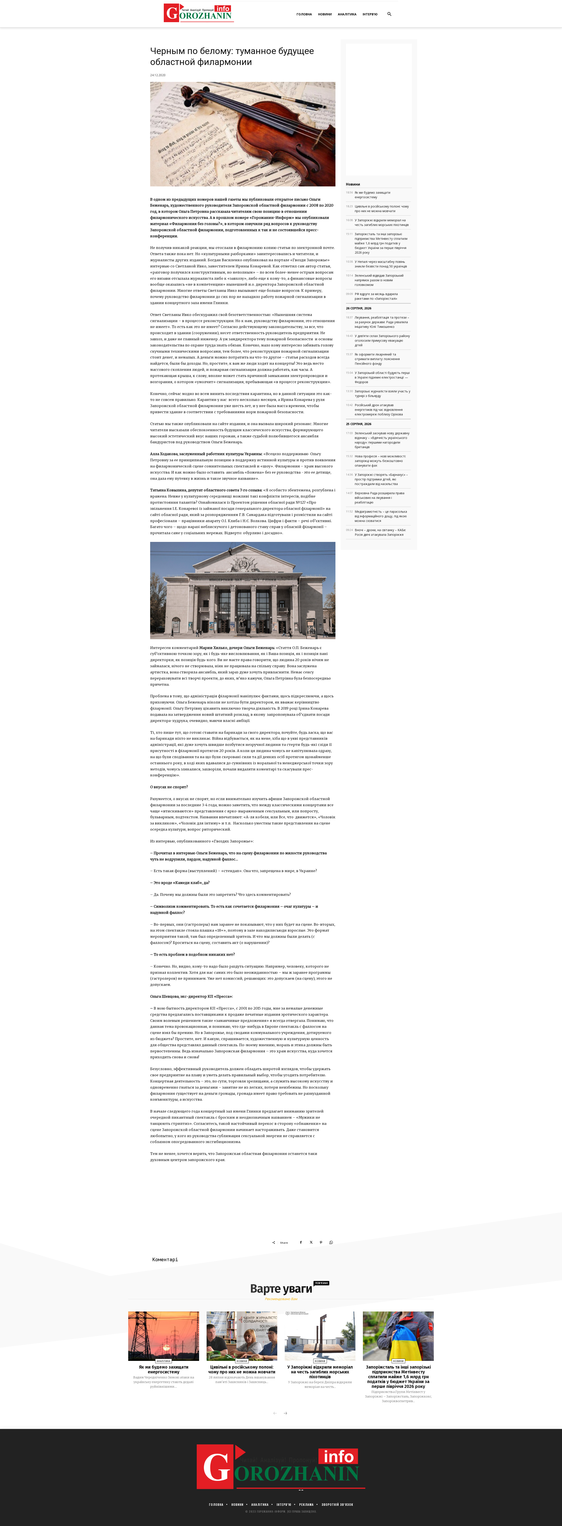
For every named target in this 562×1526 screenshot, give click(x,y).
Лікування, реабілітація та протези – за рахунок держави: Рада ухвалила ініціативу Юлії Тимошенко (382, 322)
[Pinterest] (321, 1242)
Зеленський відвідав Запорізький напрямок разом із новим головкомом (379, 280)
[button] (389, 14)
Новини (242, 1361)
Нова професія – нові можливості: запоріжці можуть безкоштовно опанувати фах (380, 460)
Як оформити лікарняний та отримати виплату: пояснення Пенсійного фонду (377, 359)
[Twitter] (310, 1242)
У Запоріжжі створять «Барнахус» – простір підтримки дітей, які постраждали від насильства (381, 479)
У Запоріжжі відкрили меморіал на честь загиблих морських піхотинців (320, 1371)
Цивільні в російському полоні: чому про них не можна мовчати (241, 1369)
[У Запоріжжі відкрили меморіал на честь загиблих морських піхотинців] (320, 1336)
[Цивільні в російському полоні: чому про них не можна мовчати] (242, 1336)
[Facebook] (300, 1242)
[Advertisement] (242, 1207)
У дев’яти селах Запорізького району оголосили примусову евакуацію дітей (382, 340)
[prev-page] (275, 1413)
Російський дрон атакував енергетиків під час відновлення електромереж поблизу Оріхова (379, 409)
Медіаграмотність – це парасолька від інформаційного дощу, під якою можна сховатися (381, 516)
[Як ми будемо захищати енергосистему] (163, 1336)
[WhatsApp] (331, 1242)
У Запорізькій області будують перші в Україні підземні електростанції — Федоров (382, 377)
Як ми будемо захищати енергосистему (163, 1369)
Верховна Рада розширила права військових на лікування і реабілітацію (379, 497)
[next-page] (285, 1413)
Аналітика (163, 1361)
